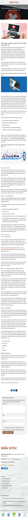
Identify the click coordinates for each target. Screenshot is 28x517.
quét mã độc (19, 313)
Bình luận (5, 404)
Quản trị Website (6, 481)
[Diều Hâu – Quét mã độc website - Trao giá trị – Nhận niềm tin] (14, 2)
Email (4, 421)
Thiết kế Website (6, 478)
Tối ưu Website (5, 483)
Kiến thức (14, 6)
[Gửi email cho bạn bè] (16, 390)
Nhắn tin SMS (25, 516)
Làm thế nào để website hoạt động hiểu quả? (13, 505)
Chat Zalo (8, 516)
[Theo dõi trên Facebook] (2, 468)
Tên (3, 415)
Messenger (19, 516)
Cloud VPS (5, 488)
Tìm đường (3, 516)
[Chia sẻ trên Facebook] (12, 390)
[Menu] (2, 2)
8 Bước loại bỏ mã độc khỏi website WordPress (14, 498)
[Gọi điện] (14, 514)
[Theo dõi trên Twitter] (4, 468)
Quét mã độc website (7, 485)
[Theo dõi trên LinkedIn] (7, 468)
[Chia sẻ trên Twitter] (14, 390)
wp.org (7, 255)
